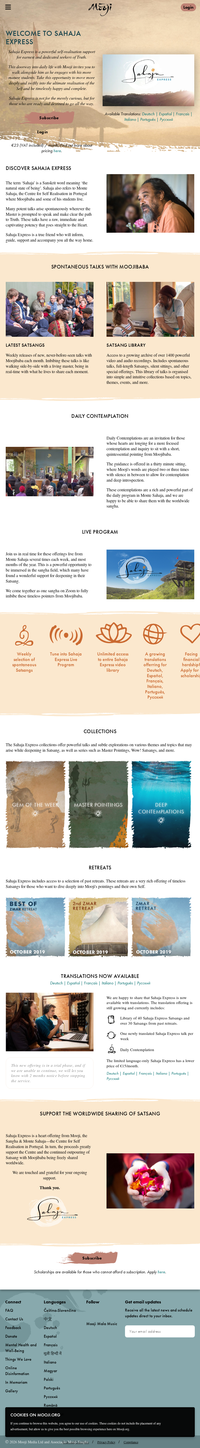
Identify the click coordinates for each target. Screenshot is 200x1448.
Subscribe (49, 118)
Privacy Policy (106, 1442)
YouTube (97, 1310)
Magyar (50, 1370)
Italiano (130, 119)
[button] (148, 80)
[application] (148, 80)
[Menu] (8, 7)
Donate (11, 1336)
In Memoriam (16, 1382)
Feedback (13, 1327)
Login (188, 7)
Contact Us (14, 1319)
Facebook (87, 1311)
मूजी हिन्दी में (52, 1353)
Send (188, 1331)
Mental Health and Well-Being (20, 1347)
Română (50, 1405)
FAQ (9, 1310)
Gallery (11, 1391)
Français (182, 114)
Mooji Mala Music (101, 1323)
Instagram (108, 1310)
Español (165, 114)
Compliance (131, 1442)
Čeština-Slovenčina (60, 1310)
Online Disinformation (17, 1370)
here (57, 150)
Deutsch (148, 114)
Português (147, 119)
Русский (166, 119)
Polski (48, 1379)
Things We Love (18, 1359)
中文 (48, 1319)
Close (187, 1414)
